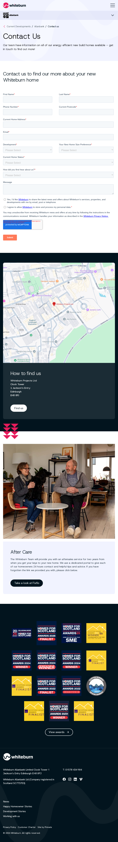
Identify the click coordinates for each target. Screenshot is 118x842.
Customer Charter (27, 827)
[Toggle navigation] (112, 5)
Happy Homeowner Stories (17, 806)
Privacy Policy (9, 827)
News (6, 801)
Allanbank (39, 26)
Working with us (11, 816)
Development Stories (14, 811)
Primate (48, 827)
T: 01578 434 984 (72, 769)
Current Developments (19, 26)
